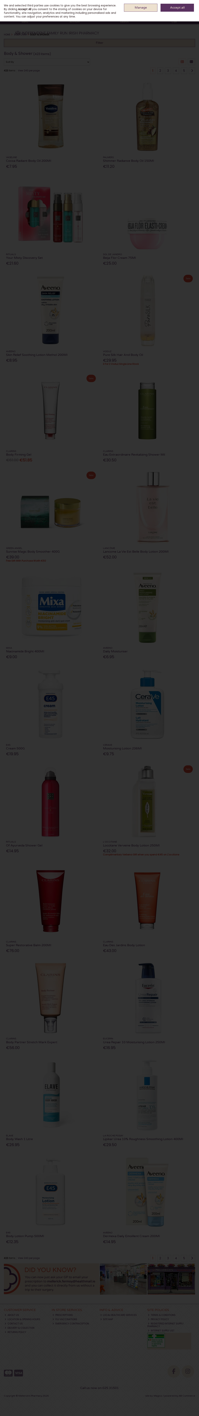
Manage (141, 8)
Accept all (177, 8)
